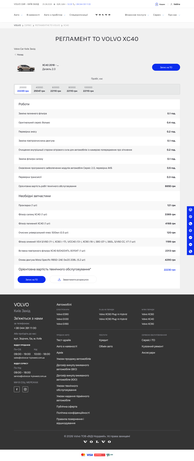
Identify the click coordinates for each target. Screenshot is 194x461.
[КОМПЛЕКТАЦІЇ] (190, 230)
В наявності (33, 14)
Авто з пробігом (53, 14)
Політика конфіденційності (73, 412)
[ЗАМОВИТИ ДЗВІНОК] (190, 223)
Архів (60, 352)
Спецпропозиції (79, 14)
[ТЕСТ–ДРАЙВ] (190, 209)
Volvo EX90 (63, 323)
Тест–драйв (64, 340)
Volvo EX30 (63, 319)
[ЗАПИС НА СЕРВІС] (190, 216)
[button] (160, 4)
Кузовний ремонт (152, 346)
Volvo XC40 (148, 319)
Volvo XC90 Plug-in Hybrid (113, 319)
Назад (20, 54)
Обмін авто (106, 346)
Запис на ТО (166, 67)
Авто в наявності (67, 346)
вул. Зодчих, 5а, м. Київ (28, 338)
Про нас (173, 14)
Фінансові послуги (136, 14)
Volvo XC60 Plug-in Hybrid (113, 314)
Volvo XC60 (148, 314)
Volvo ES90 (63, 314)
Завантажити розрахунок (75, 279)
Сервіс (157, 14)
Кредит (103, 340)
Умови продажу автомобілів (74, 358)
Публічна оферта (67, 406)
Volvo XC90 (148, 323)
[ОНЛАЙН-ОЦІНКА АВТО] (190, 237)
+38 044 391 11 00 (25, 328)
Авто (17, 14)
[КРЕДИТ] (190, 244)
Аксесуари (148, 352)
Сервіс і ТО (148, 340)
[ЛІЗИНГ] (190, 251)
